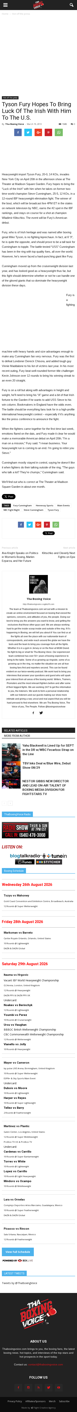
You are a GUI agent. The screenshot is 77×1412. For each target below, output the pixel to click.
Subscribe (64, 1401)
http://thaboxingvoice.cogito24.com (38, 604)
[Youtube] (58, 1387)
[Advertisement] (38, 56)
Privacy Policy (15, 1401)
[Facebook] (35, 713)
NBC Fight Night (12, 509)
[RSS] (38, 1387)
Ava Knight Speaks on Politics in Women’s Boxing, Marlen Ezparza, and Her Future (20, 557)
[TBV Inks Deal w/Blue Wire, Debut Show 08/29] (11, 770)
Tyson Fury (53, 509)
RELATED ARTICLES (15, 730)
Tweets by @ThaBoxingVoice (19, 1283)
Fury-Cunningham (22, 505)
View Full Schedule (18, 1252)
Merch (52, 1401)
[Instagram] (28, 1387)
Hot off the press (10, 97)
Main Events (63, 505)
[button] (72, 5)
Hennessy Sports (44, 505)
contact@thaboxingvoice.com (45, 1364)
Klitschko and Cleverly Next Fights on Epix (58, 555)
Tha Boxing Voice (14, 124)
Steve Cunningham (33, 509)
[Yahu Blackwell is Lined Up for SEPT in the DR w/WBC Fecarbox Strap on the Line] (11, 752)
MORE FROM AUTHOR (17, 735)
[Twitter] (42, 713)
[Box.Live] (18, 1261)
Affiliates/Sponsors (35, 1401)
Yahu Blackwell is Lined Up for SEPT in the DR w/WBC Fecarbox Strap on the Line (48, 750)
